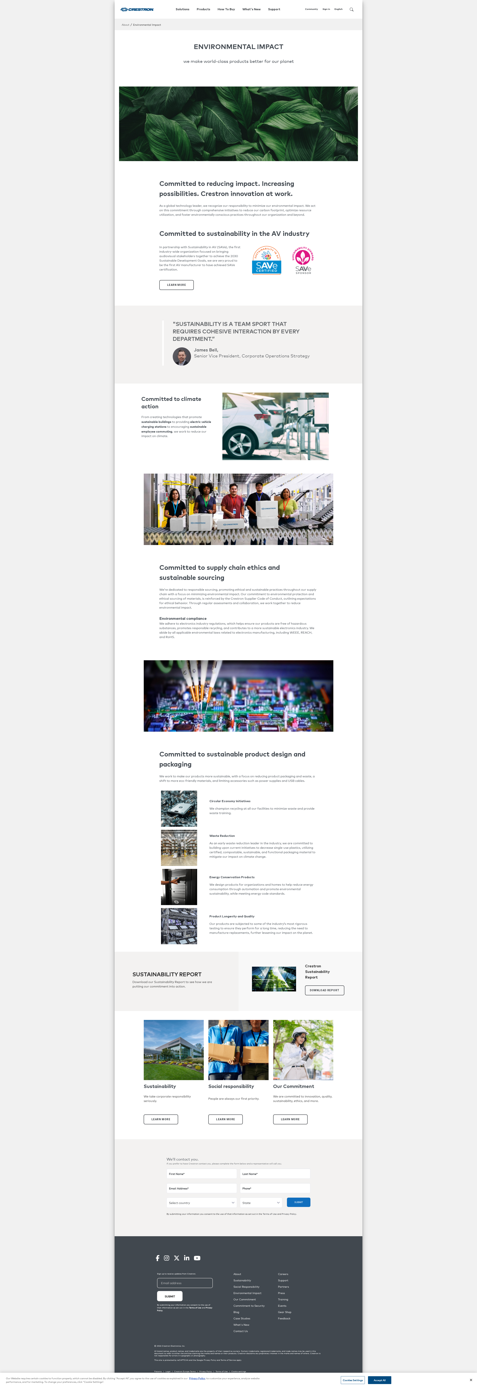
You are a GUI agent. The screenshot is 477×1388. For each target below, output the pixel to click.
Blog (236, 1312)
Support (283, 1280)
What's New (251, 9)
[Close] (471, 1380)
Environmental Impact (247, 1293)
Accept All (380, 1380)
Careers (283, 1274)
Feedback (284, 1318)
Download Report (324, 990)
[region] (238, 1380)
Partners (283, 1286)
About (125, 24)
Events (282, 1305)
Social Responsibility (246, 1286)
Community (311, 9)
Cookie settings (238, 1371)
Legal (167, 1371)
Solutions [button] (182, 9)
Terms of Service (228, 1360)
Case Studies (241, 1318)
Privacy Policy (289, 1214)
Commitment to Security (249, 1305)
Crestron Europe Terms (185, 1371)
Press (281, 1293)
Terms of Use (270, 1214)
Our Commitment (244, 1299)
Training (283, 1299)
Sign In (326, 9)
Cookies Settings (353, 1380)
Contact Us (240, 1331)
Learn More (176, 284)
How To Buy (226, 9)
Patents (158, 1371)
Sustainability (242, 1280)
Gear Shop (284, 1312)
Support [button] (274, 9)
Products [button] (203, 9)
